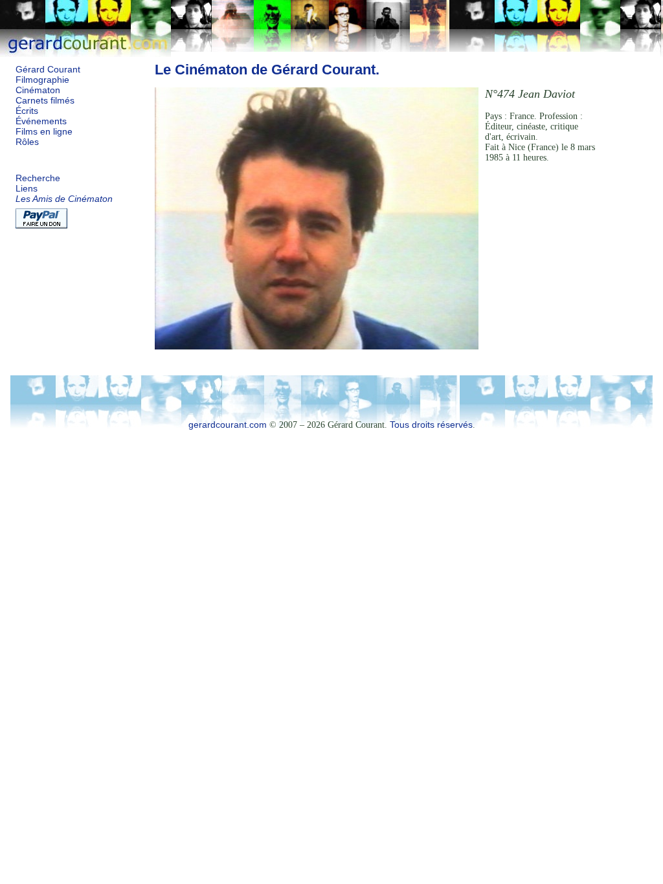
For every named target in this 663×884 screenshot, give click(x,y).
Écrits (27, 111)
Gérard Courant (48, 69)
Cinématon (38, 90)
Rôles (27, 142)
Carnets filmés (45, 100)
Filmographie (42, 80)
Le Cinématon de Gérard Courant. (267, 69)
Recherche (38, 178)
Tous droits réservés (431, 425)
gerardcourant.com (227, 425)
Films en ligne (44, 132)
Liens (27, 188)
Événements (41, 121)
